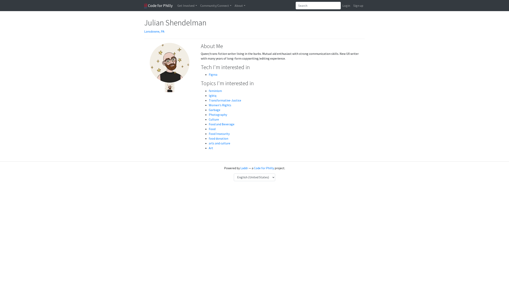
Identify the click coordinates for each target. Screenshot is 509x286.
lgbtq (212, 96)
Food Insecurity (219, 134)
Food (212, 129)
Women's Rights (220, 105)
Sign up (358, 6)
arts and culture (219, 143)
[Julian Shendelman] (169, 87)
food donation (218, 138)
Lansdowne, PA (154, 31)
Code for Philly (160, 5)
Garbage (214, 110)
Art (211, 148)
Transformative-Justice (225, 100)
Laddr (244, 168)
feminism (215, 91)
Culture (214, 119)
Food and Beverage (221, 124)
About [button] (239, 6)
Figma (213, 74)
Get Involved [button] (185, 6)
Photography (218, 115)
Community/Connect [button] (214, 6)
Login (346, 6)
